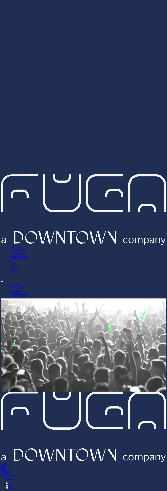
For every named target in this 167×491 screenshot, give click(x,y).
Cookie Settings (7, 479)
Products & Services (14, 285)
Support (4, 466)
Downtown (5, 472)
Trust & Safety (6, 474)
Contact (4, 470)
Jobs (2, 468)
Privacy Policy (6, 477)
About (3, 464)
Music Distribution (18, 287)
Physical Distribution (19, 289)
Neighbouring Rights (19, 296)
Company (9, 298)
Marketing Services (18, 291)
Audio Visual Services (19, 294)
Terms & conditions (8, 476)
